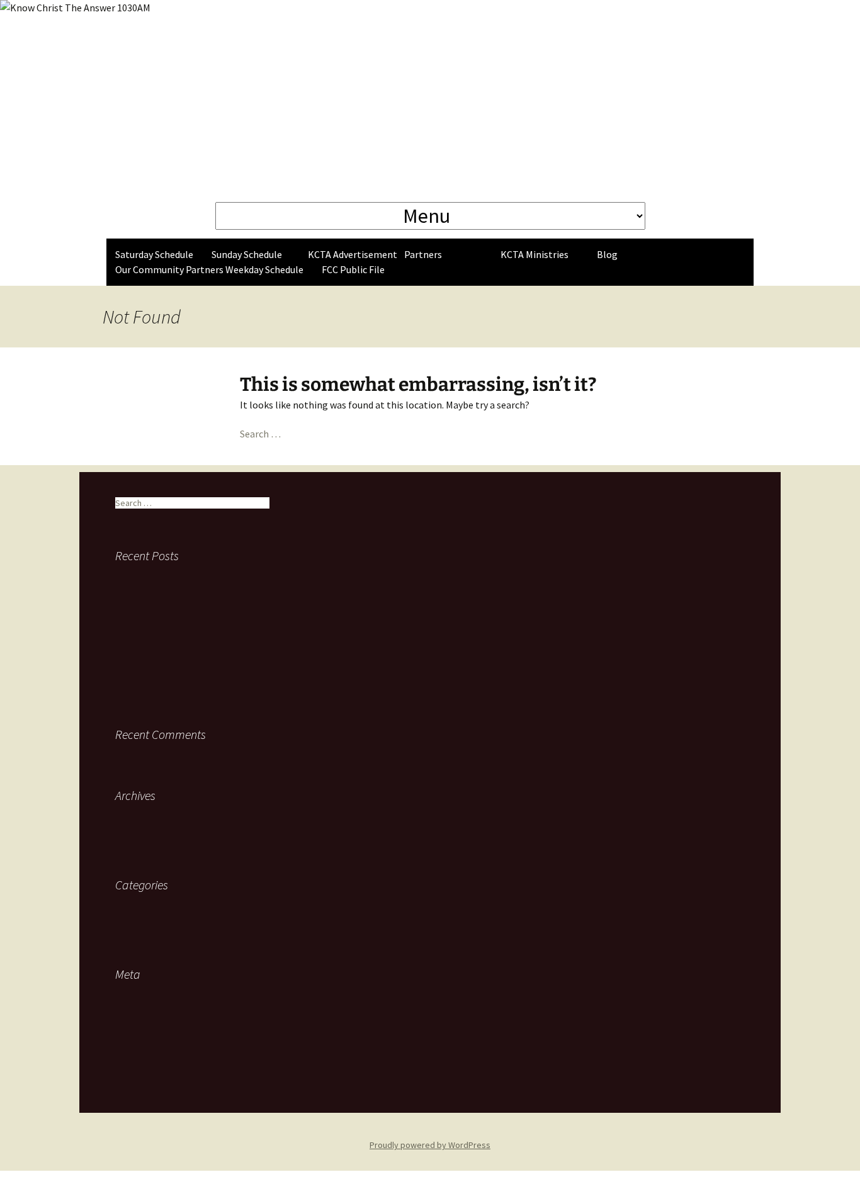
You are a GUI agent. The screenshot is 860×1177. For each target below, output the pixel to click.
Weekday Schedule (264, 269)
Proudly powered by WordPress (430, 1145)
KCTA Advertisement (352, 254)
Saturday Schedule (154, 254)
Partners (423, 254)
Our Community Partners (169, 269)
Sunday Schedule (247, 254)
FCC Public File (353, 269)
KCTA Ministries (535, 254)
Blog (607, 254)
